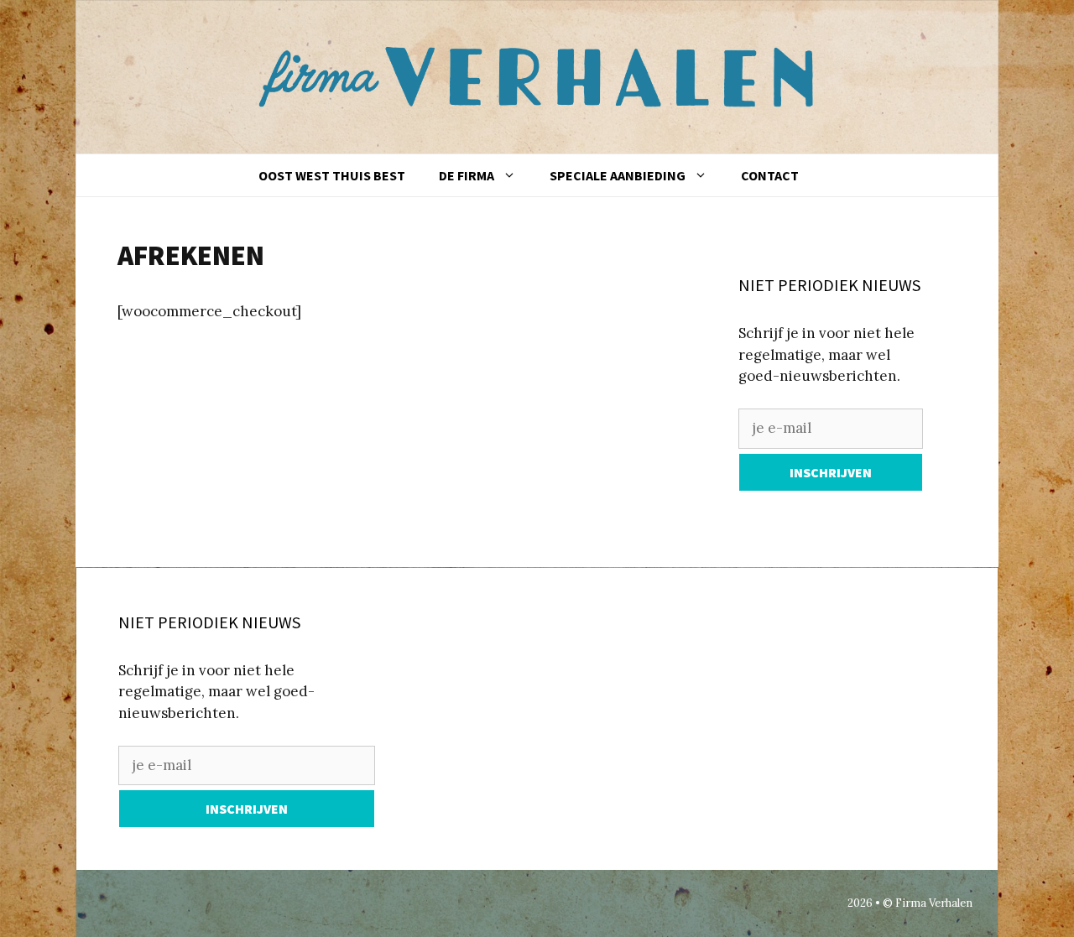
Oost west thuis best (331, 175)
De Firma (466, 175)
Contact (770, 175)
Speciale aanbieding (618, 175)
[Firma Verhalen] (545, 75)
